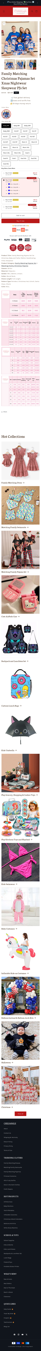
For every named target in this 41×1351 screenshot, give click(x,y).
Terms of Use (8, 1150)
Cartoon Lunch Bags (10, 705)
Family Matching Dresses (12, 1163)
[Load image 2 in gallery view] (20, 65)
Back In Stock (8, 1292)
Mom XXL (26, 146)
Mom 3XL (6, 152)
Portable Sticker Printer (11, 1266)
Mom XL (15, 146)
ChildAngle (18, 1346)
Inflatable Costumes (10, 1215)
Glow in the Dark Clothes (12, 1185)
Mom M (34, 141)
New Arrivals (8, 1279)
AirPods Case (8, 1202)
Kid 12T (5, 141)
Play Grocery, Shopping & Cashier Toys (18, 794)
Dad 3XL (34, 157)
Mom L (5, 146)
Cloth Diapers (8, 1189)
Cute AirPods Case (9, 616)
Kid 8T (23, 135)
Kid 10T (32, 135)
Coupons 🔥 (8, 1318)
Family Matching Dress (11, 482)
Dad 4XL (6, 163)
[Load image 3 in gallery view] (31, 65)
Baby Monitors (8, 1206)
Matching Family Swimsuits (13, 527)
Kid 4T (34, 130)
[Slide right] (39, 65)
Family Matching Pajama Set (25, 263)
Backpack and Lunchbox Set (13, 661)
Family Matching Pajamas (12, 1172)
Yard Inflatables (9, 1210)
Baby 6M (6, 124)
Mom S (24, 141)
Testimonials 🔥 (9, 1322)
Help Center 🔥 (8, 1309)
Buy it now (20, 221)
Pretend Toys (8, 1262)
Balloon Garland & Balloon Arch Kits (17, 1017)
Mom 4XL (17, 152)
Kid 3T (25, 130)
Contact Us (7, 1133)
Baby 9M (17, 124)
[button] (4, 11)
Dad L (14, 157)
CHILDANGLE (10, 1123)
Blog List (7, 1326)
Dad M (5, 157)
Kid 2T (16, 130)
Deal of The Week (9, 1288)
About (6, 1128)
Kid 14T (15, 141)
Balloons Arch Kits (10, 1223)
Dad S (27, 152)
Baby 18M (6, 130)
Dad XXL (23, 157)
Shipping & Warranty (11, 1137)
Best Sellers (7, 1283)
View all (20, 1114)
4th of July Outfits (9, 1180)
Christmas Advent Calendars (13, 1219)
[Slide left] (2, 65)
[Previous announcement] (3, 3)
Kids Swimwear (8, 884)
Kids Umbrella (7, 750)
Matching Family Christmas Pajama (14, 266)
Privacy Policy (8, 1146)
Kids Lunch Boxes (9, 1249)
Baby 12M (27, 124)
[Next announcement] (37, 3)
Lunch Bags (7, 1258)
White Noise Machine (11, 1228)
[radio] (20, 174)
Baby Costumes (8, 928)
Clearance (7, 1296)
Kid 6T (14, 135)
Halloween (6, 1062)
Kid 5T (5, 135)
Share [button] (5, 412)
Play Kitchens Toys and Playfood (15, 839)
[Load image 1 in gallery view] (10, 65)
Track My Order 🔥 (10, 1313)
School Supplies (9, 1240)
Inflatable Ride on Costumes (13, 973)
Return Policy (8, 1142)
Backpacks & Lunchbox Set (13, 1253)
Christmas (5, 1107)
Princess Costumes (10, 1176)
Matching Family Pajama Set (13, 571)
